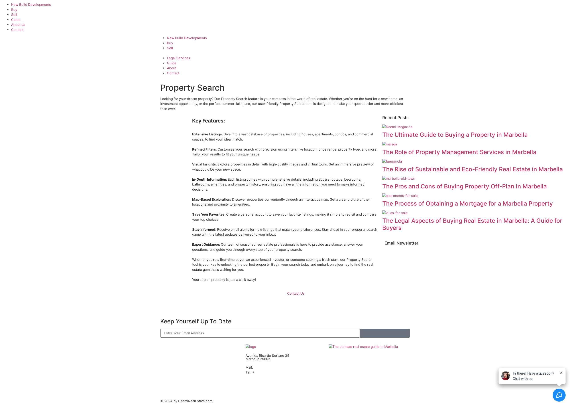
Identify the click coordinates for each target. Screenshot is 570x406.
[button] (3, 118)
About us (18, 24)
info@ (258, 367)
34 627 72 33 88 (267, 372)
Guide (15, 20)
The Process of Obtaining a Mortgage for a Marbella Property (467, 203)
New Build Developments (31, 4)
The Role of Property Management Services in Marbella (459, 152)
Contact (17, 30)
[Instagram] (263, 385)
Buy (14, 10)
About (171, 68)
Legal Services (178, 58)
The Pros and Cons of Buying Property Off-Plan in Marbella (464, 186)
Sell (14, 14)
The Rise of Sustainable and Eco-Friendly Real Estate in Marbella (472, 169)
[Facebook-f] (251, 385)
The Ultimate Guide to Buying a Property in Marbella (455, 134)
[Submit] (385, 333)
